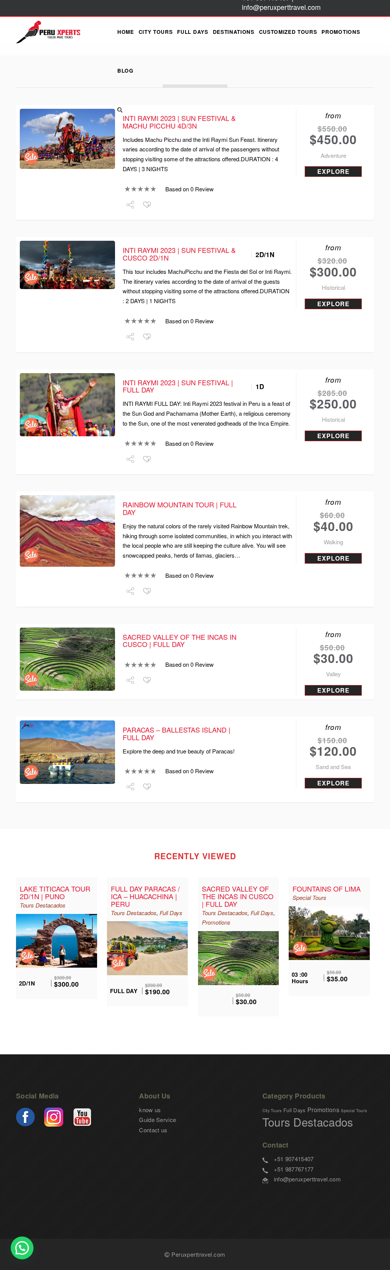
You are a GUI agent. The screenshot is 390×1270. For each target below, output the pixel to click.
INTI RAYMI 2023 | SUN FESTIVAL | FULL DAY (178, 386)
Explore (333, 171)
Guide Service (157, 1120)
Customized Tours (288, 31)
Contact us (153, 1130)
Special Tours (309, 897)
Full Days (192, 31)
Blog (125, 70)
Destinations (233, 31)
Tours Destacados (43, 905)
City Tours (156, 31)
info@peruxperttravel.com (307, 1179)
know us (150, 1110)
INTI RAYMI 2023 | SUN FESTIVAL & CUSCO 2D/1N (179, 253)
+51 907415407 (294, 1159)
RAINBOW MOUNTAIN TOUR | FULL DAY (180, 508)
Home (125, 31)
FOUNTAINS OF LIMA (326, 888)
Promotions (340, 31)
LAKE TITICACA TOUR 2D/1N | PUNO (55, 892)
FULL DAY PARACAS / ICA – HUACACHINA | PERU (145, 896)
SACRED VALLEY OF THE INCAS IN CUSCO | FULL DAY (180, 640)
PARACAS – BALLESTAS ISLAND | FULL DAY (176, 733)
